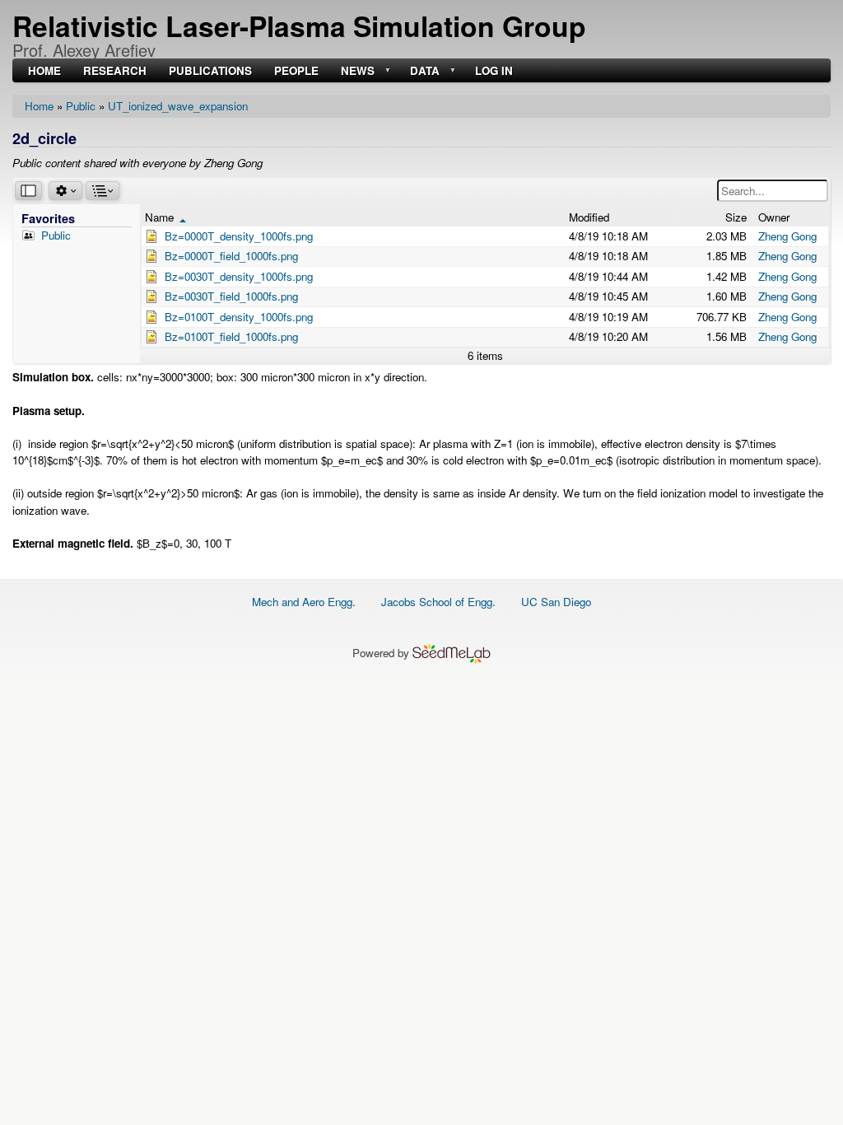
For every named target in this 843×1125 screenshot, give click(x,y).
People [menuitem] (296, 71)
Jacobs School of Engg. (438, 601)
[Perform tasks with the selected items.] (65, 190)
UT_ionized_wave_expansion (178, 106)
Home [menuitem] (44, 71)
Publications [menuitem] (210, 71)
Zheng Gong (787, 236)
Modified (589, 217)
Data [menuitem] (423, 71)
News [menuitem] (356, 71)
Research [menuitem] (115, 71)
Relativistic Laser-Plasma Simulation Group (299, 25)
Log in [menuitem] (494, 71)
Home (39, 106)
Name (165, 217)
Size (736, 217)
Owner (773, 217)
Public (80, 106)
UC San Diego (556, 601)
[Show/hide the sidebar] (28, 190)
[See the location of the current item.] (102, 190)
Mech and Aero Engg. (304, 601)
